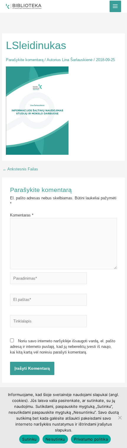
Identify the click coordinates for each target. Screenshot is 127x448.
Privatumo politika (91, 439)
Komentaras (21, 215)
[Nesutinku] (120, 418)
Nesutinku (55, 439)
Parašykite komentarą (24, 60)
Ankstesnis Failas (20, 169)
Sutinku (29, 439)
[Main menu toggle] (115, 6)
